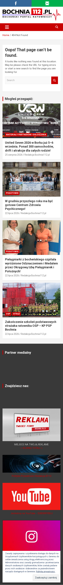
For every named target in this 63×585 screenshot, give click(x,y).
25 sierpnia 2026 (14, 154)
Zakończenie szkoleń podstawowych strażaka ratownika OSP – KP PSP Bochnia (30, 325)
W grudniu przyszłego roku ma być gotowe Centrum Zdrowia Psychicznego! (29, 205)
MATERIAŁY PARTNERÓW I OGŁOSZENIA (26, 134)
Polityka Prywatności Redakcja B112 (31, 475)
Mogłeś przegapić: (19, 99)
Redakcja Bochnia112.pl (37, 154)
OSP (8, 314)
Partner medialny (18, 353)
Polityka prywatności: (45, 571)
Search (54, 80)
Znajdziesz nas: (17, 386)
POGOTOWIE (12, 193)
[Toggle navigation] (7, 27)
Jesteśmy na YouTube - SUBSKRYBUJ (32, 513)
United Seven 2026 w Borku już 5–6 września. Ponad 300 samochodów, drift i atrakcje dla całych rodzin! (29, 146)
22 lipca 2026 (12, 213)
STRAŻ (16, 314)
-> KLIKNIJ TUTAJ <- (31, 448)
